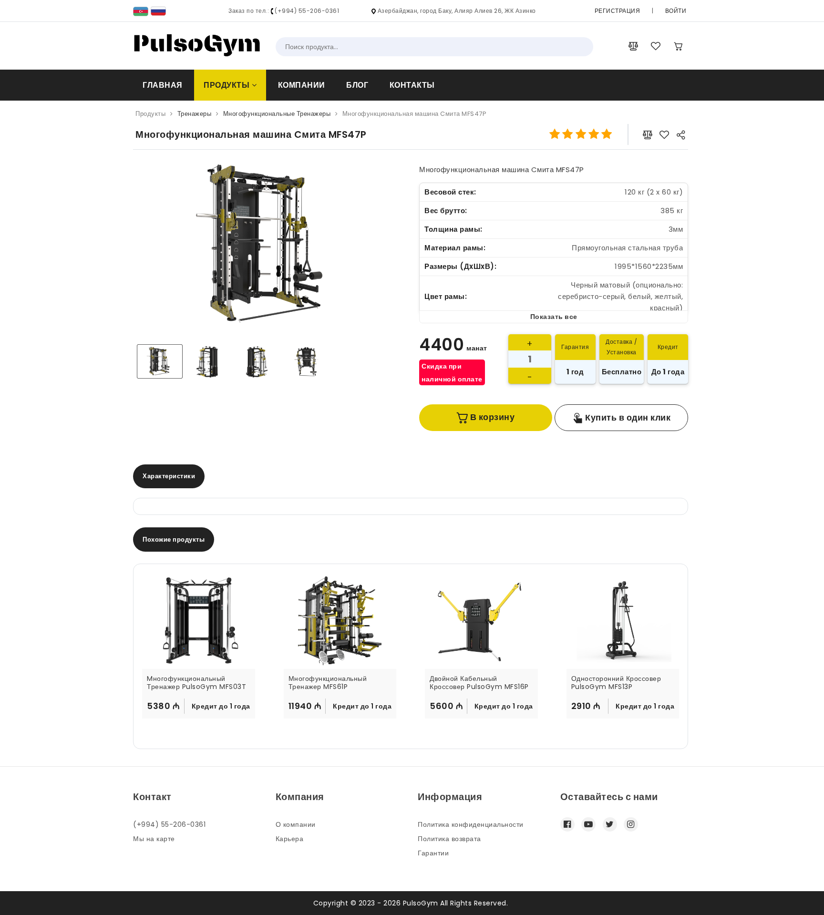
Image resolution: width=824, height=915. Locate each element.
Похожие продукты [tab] (174, 539)
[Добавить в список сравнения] (647, 134)
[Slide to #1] (160, 361)
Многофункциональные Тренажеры (277, 113)
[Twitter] (610, 824)
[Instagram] (631, 824)
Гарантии (433, 853)
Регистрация (617, 11)
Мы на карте (154, 838)
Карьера (290, 838)
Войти (676, 11)
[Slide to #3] (308, 361)
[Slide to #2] (259, 361)
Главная (163, 85)
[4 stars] (593, 134)
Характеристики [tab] (169, 476)
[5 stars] (606, 134)
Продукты (228, 85)
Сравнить (229, 727)
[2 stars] (567, 134)
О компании (296, 824)
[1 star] (554, 134)
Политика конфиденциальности (471, 824)
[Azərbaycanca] (140, 10)
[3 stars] (580, 134)
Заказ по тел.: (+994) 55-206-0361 (283, 11)
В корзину (491, 417)
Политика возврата (449, 838)
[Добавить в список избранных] (664, 134)
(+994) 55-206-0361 (169, 824)
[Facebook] (567, 824)
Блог (357, 85)
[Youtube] (588, 824)
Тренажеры (194, 113)
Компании (301, 85)
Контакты (412, 85)
